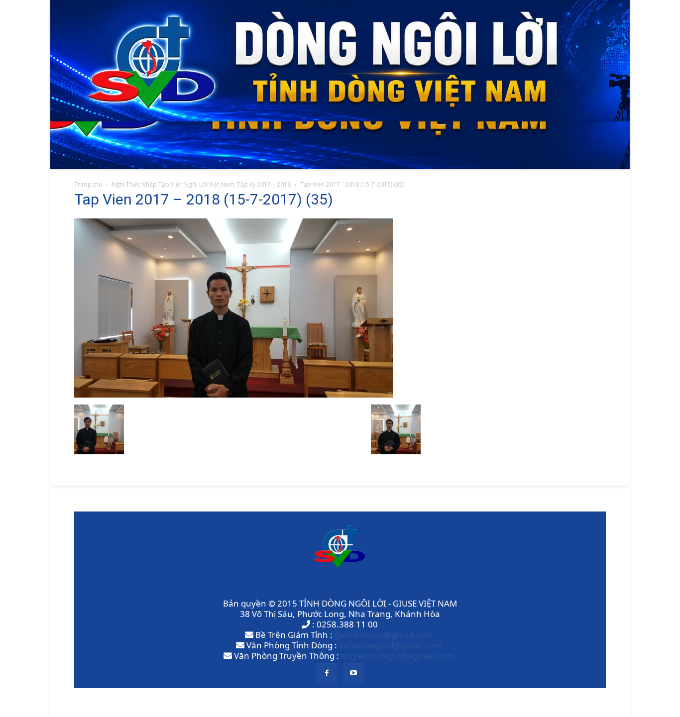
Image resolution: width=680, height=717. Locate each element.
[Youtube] (353, 673)
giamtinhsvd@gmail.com (384, 634)
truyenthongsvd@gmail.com (397, 655)
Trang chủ (88, 184)
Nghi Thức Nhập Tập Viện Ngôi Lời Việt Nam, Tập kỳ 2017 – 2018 (201, 184)
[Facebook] (327, 673)
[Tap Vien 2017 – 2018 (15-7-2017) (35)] (233, 394)
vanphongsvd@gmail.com (390, 645)
